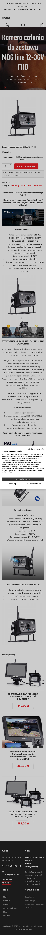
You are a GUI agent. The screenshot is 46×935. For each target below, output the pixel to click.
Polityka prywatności (35, 449)
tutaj (9, 472)
